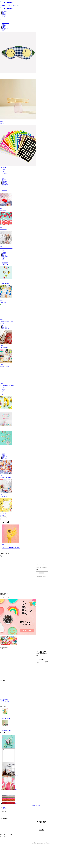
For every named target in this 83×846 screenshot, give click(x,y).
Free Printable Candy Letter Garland (7, 429)
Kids (3, 27)
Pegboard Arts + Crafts (4, 366)
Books (3, 29)
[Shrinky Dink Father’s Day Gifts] (6, 317)
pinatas (3, 188)
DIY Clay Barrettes (6, 718)
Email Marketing (39, 576)
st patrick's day (5, 262)
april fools (4, 253)
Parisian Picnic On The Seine (5, 477)
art (2, 325)
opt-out (36, 843)
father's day (4, 258)
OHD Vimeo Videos (4, 699)
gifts (3, 180)
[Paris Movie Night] (6, 492)
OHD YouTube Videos (4, 701)
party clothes (4, 185)
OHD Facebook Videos (4, 700)
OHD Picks (4, 11)
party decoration (5, 392)
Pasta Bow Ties (3, 302)
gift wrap (4, 390)
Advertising (4, 808)
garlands (4, 179)
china (3, 454)
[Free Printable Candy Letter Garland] (6, 425)
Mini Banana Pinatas (4, 410)
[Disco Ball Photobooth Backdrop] (6, 243)
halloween (4, 259)
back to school (5, 254)
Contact (3, 809)
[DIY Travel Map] (6, 511)
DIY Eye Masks (3, 210)
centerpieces (4, 174)
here (49, 843)
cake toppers (4, 173)
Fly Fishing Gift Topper (4, 283)
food (3, 178)
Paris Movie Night (3, 496)
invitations (4, 182)
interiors (4, 14)
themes (3, 191)
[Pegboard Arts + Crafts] (6, 362)
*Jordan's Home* (5, 23)
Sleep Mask (2, 77)
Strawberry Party (3, 229)
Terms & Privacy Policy (7, 838)
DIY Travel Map (3, 513)
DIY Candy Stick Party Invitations (6, 448)
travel (3, 16)
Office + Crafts (5, 28)
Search (3, 17)
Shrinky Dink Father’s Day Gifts (6, 321)
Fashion (3, 24)
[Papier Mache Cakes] (5, 725)
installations (4, 181)
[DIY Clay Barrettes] (5, 713)
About (3, 807)
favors (3, 176)
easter (3, 257)
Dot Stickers (2, 169)
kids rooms (4, 327)
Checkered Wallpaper (4, 347)
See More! (2, 171)
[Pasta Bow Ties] (6, 298)
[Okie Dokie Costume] (10, 542)
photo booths (4, 187)
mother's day (4, 260)
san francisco (4, 458)
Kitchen (3, 26)
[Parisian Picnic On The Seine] (6, 473)
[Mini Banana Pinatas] (6, 408)
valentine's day (5, 264)
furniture (4, 326)
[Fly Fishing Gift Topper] (6, 279)
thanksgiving (4, 263)
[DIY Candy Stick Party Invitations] (6, 444)
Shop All (4, 22)
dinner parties (5, 175)
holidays (4, 13)
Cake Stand (2, 123)
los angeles (4, 456)
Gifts (3, 30)
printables (4, 15)
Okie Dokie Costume (11, 548)
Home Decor (4, 25)
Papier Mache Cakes (6, 730)
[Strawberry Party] (6, 224)
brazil (3, 453)
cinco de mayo (5, 256)
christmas (4, 255)
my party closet (5, 184)
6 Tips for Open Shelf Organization (7, 385)
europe (3, 455)
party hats (4, 186)
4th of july (4, 252)
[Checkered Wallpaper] (6, 343)
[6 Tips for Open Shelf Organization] (6, 381)
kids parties (4, 183)
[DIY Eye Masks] (6, 206)
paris (3, 457)
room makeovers (5, 328)
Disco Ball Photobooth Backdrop (6, 248)
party (3, 12)
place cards (4, 190)
